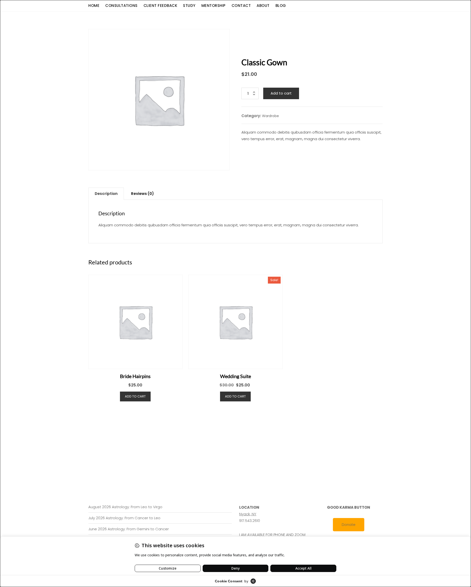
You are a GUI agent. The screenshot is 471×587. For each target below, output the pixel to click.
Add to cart (281, 93)
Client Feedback (160, 5)
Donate (348, 524)
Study (189, 5)
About (263, 5)
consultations (121, 5)
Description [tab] (106, 193)
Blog (280, 5)
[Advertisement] (237, 438)
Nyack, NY (247, 514)
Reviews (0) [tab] (142, 193)
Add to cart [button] (135, 396)
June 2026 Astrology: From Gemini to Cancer (128, 529)
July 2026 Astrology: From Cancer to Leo (124, 517)
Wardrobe (270, 115)
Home (93, 5)
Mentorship (213, 5)
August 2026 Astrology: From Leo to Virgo (125, 506)
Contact (241, 5)
